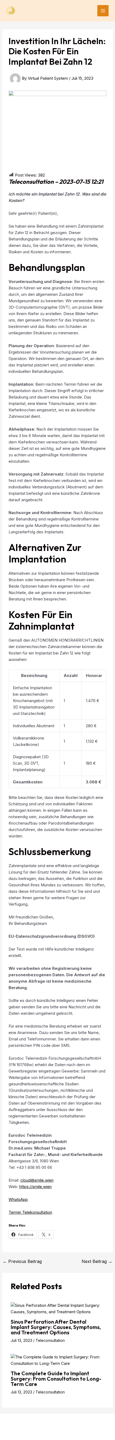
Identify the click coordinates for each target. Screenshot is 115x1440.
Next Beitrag (97, 1261)
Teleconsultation (50, 1340)
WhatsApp (18, 1199)
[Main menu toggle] (103, 11)
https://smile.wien (35, 1186)
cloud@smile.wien (36, 1180)
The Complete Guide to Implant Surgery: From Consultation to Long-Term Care (56, 1378)
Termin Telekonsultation (30, 1212)
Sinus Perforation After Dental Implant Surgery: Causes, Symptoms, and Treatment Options (56, 1327)
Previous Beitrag (22, 1261)
